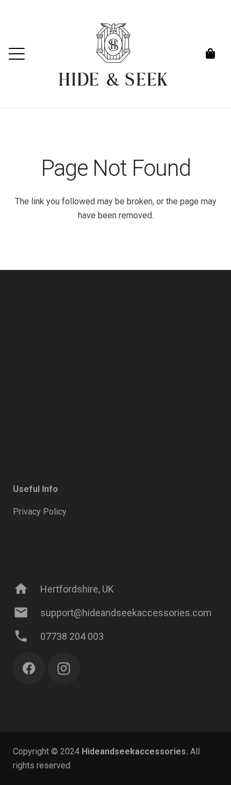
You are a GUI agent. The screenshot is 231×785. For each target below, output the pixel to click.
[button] (17, 54)
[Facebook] (29, 668)
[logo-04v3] (115, 54)
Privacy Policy (40, 511)
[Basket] (210, 54)
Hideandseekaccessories (134, 751)
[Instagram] (64, 668)
